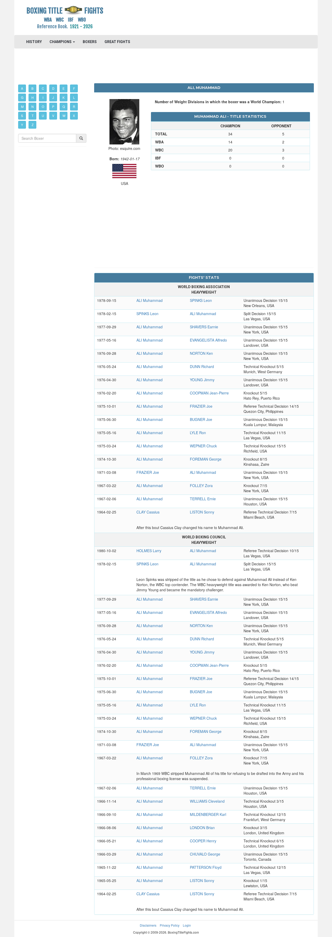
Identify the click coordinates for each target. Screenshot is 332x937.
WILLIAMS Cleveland (207, 801)
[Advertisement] (204, 17)
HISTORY (34, 42)
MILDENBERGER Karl (208, 814)
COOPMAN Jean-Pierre (209, 392)
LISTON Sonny (202, 512)
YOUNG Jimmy (202, 379)
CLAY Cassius (148, 512)
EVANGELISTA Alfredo (208, 340)
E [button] (64, 88)
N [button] (32, 106)
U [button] (43, 115)
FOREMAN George (206, 459)
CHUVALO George (205, 854)
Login (187, 925)
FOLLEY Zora (201, 485)
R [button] (74, 106)
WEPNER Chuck (203, 445)
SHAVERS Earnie (204, 326)
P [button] (53, 106)
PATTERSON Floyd (206, 867)
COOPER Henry (203, 840)
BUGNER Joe (201, 419)
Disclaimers (148, 925)
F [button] (74, 88)
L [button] (74, 97)
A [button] (22, 88)
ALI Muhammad (149, 300)
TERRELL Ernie (203, 498)
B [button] (32, 88)
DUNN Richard (202, 366)
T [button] (32, 115)
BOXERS (90, 42)
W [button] (64, 115)
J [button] (53, 97)
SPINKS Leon (201, 300)
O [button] (43, 106)
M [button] (22, 106)
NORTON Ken (201, 353)
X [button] (74, 115)
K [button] (64, 97)
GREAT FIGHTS (117, 42)
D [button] (53, 88)
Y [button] (22, 124)
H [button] (32, 97)
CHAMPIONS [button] (61, 42)
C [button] (43, 88)
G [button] (22, 97)
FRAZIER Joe (201, 406)
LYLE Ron (198, 432)
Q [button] (64, 106)
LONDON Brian (202, 827)
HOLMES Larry (148, 550)
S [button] (22, 115)
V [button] (53, 115)
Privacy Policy (169, 925)
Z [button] (32, 124)
